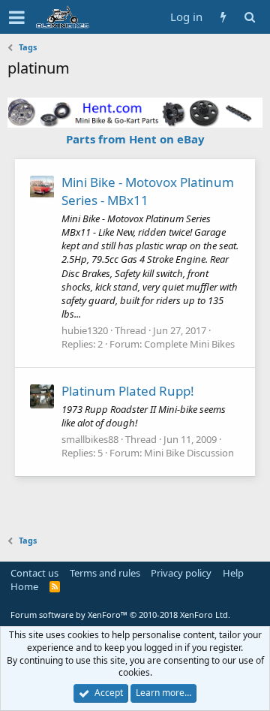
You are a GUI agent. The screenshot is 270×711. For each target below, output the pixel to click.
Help (233, 573)
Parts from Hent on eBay (135, 138)
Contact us (34, 573)
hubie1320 (85, 330)
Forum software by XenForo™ (120, 614)
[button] (17, 17)
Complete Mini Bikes (189, 344)
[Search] (249, 17)
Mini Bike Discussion (189, 452)
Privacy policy (181, 573)
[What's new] (223, 17)
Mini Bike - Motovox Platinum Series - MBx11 (148, 191)
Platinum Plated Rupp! (128, 390)
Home (24, 586)
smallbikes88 (90, 439)
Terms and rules (105, 573)
